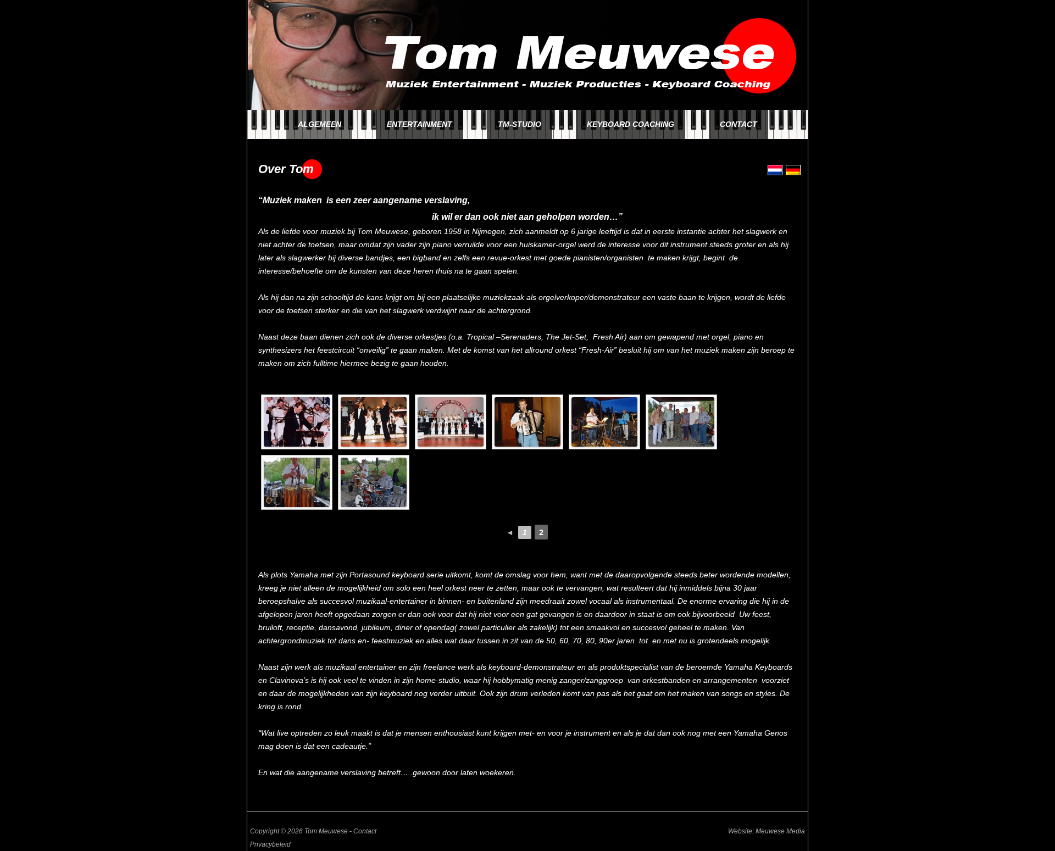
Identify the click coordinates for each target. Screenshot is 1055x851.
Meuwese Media (780, 831)
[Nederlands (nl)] (775, 172)
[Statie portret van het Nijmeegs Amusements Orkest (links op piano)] (451, 422)
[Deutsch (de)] (793, 172)
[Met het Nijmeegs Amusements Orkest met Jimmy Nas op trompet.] (374, 422)
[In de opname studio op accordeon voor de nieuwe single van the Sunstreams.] (527, 422)
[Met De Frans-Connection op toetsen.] (604, 422)
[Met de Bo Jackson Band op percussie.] (681, 422)
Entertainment (419, 124)
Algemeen (319, 124)
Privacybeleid (270, 844)
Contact (738, 124)
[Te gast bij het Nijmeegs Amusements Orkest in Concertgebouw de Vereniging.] (297, 422)
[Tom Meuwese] (527, 107)
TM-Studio (519, 124)
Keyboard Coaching (630, 124)
